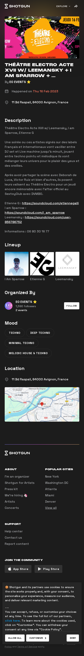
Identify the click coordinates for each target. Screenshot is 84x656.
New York (52, 476)
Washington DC (56, 483)
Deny (73, 638)
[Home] (17, 6)
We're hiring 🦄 (16, 495)
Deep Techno (40, 333)
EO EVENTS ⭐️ (20, 82)
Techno (15, 333)
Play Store (51, 569)
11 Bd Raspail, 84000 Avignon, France (40, 379)
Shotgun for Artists (19, 483)
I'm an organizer (17, 476)
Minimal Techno (21, 343)
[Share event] (75, 6)
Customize (36, 638)
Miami (49, 495)
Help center (14, 531)
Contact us (13, 537)
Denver (50, 501)
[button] (71, 305)
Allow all (14, 638)
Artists (10, 501)
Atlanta (51, 489)
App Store (20, 569)
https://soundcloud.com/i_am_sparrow (35, 213)
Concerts (12, 508)
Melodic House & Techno (28, 353)
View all (51, 508)
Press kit (11, 489)
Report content (17, 544)
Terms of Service (27, 646)
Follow (71, 305)
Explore (62, 6)
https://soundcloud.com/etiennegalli (50, 203)
